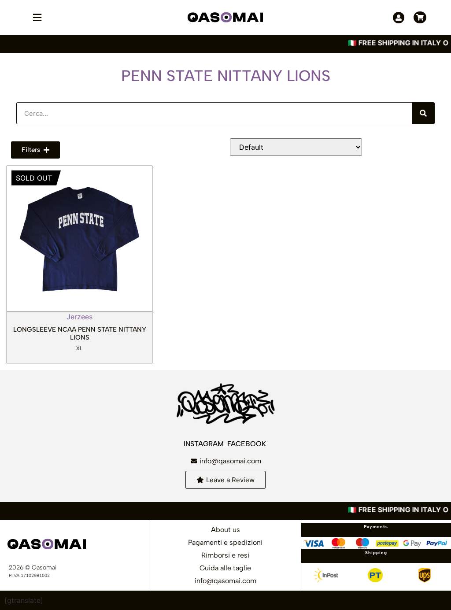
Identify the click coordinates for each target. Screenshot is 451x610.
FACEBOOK (247, 444)
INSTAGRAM (205, 444)
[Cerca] (423, 113)
